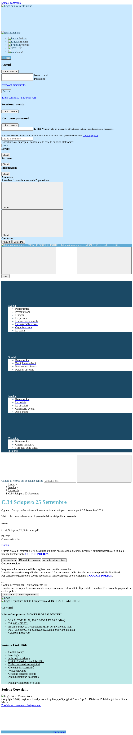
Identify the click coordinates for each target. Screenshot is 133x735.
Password (39, 78)
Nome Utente (41, 75)
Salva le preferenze (28, 594)
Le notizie (13, 490)
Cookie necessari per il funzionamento (22, 584)
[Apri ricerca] (104, 260)
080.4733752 (20, 623)
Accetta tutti (54, 560)
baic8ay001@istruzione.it (44, 626)
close (5, 276)
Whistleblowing (17, 670)
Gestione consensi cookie (22, 673)
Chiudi (6, 155)
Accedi (6, 58)
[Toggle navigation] (28, 260)
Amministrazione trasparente (23, 676)
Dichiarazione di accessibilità (24, 664)
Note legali (14, 655)
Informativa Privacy (19, 658)
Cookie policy (16, 651)
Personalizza (9, 560)
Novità (12, 487)
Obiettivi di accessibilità (21, 667)
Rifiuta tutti (29, 560)
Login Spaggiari (90, 135)
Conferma (18, 242)
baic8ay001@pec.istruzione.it (45, 629)
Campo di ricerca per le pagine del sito (22, 480)
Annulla (6, 242)
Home (11, 484)
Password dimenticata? (13, 84)
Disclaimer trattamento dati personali (21, 705)
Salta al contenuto (11, 2)
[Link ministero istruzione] (16, 5)
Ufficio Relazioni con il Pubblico (26, 661)
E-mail (37, 128)
